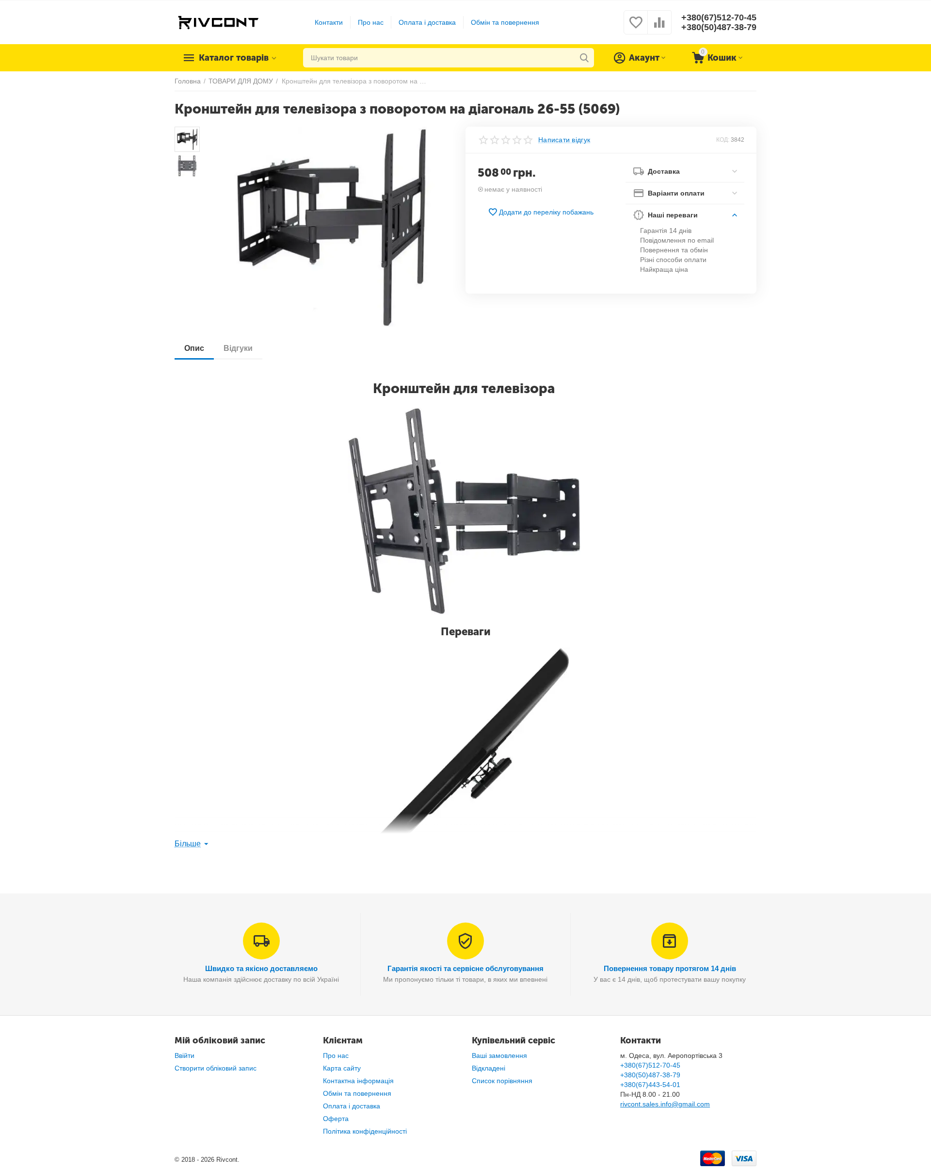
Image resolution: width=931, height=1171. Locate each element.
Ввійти (184, 1055)
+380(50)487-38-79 (718, 27)
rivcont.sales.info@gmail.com (665, 1104)
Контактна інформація (358, 1081)
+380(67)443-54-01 (650, 1085)
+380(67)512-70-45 (718, 17)
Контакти (329, 22)
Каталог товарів (234, 58)
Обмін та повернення (505, 22)
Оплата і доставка (427, 22)
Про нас (371, 22)
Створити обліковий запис (216, 1068)
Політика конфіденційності (365, 1131)
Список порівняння (502, 1081)
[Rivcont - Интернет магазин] (218, 22)
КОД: (722, 139)
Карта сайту (342, 1068)
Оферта (336, 1118)
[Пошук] (584, 57)
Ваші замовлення (499, 1055)
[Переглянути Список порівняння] (659, 28)
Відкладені (488, 1068)
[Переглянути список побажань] (635, 28)
